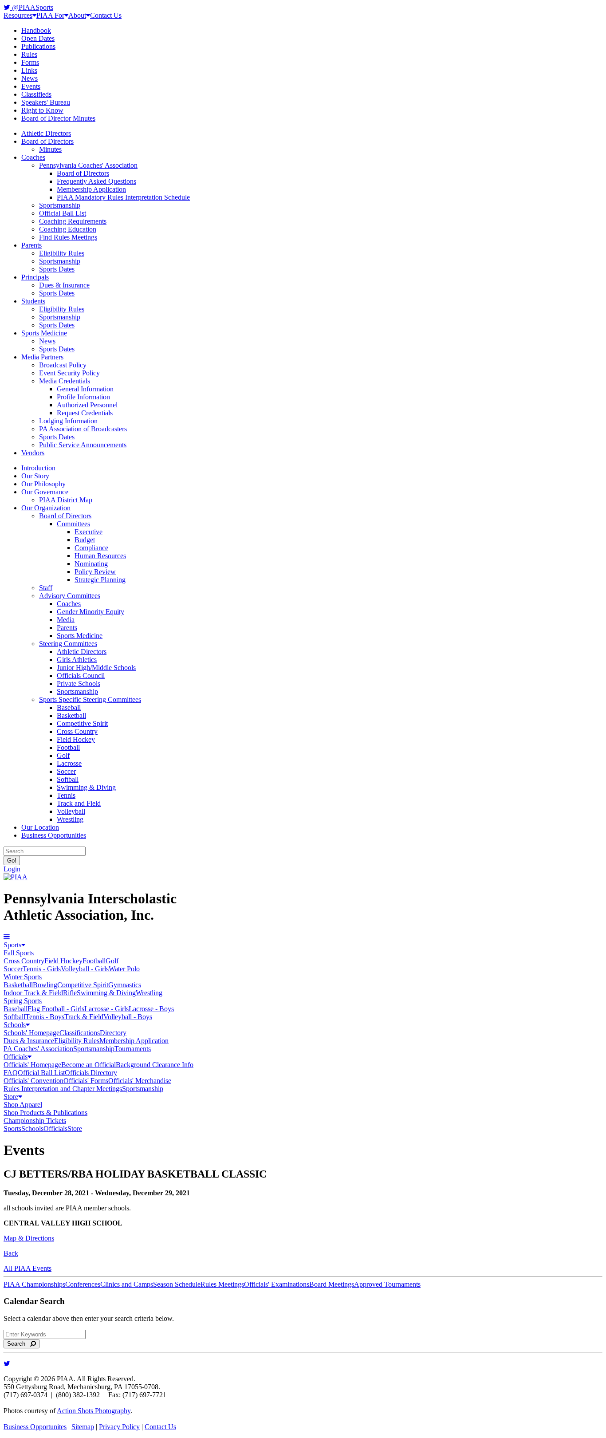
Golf (63, 755)
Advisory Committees (69, 595)
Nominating (91, 563)
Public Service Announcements (82, 445)
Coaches (33, 157)
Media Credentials (64, 381)
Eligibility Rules (61, 253)
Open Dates (38, 38)
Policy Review (95, 571)
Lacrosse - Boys (151, 1009)
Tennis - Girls (42, 969)
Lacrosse (69, 763)
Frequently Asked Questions (96, 181)
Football (68, 747)
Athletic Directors (46, 133)
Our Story (35, 476)
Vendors (32, 453)
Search (19, 1343)
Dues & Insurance (64, 285)
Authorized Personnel (87, 405)
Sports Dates (57, 269)
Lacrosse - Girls (106, 1009)
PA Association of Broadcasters (83, 429)
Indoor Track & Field (33, 993)
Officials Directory (91, 1072)
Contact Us (106, 15)
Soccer (66, 771)
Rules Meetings (222, 1284)
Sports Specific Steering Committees (90, 699)
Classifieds (36, 94)
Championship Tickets (35, 1120)
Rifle (70, 993)
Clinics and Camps (126, 1284)
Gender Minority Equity (90, 611)
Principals (35, 277)
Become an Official (88, 1064)
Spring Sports (23, 1001)
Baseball (69, 707)
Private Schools (78, 683)
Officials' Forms (85, 1080)
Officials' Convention (33, 1080)
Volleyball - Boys (127, 1016)
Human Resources (100, 555)
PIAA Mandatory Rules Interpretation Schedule (123, 197)
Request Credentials (85, 413)
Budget (85, 540)
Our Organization (46, 508)
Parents (31, 245)
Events (30, 86)
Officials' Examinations (276, 1284)
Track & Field (83, 1016)
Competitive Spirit (82, 723)
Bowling (45, 985)
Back (11, 1253)
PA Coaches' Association (38, 1048)
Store (11, 1096)
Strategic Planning (100, 579)
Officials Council (81, 675)
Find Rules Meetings (68, 237)
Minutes (50, 149)
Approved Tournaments (387, 1284)
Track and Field (79, 803)
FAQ (11, 1072)
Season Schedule (177, 1284)
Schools (15, 1024)
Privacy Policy (119, 1426)
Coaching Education (67, 229)
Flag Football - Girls (56, 1009)
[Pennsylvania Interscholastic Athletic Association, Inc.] (16, 877)
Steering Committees (68, 643)
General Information (85, 389)
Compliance (91, 548)
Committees (73, 524)
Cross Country (77, 731)
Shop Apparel (23, 1104)
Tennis (66, 795)
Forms (30, 62)
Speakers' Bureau (45, 102)
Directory (113, 1032)
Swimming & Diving (86, 787)
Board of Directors (47, 141)
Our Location (40, 827)
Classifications (79, 1032)
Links (29, 70)
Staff (45, 587)
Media (66, 619)
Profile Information (83, 397)
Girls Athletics (77, 659)
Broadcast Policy (63, 365)
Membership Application (91, 189)
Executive (88, 532)
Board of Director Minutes (58, 118)
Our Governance (44, 492)
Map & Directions (29, 1238)
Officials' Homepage (32, 1064)
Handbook (36, 30)
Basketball (71, 715)
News (29, 78)
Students (33, 301)
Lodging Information (68, 421)
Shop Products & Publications (45, 1112)
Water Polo (124, 969)
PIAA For (50, 15)
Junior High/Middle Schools (96, 667)
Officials (16, 1056)
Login (12, 869)
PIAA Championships (34, 1284)
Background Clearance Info (154, 1064)
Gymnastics (124, 985)
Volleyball (71, 811)
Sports (12, 945)
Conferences (82, 1284)
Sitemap (82, 1426)
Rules (29, 54)
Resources (18, 15)
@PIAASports (31, 7)
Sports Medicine (44, 333)
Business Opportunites (35, 1426)
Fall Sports (19, 953)
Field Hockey (76, 739)
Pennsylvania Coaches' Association (88, 165)
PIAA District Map (65, 500)
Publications (38, 46)
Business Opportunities (53, 835)
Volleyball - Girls (85, 969)
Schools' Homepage (31, 1032)
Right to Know (42, 110)
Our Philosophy (43, 484)
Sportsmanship (59, 205)
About (77, 15)
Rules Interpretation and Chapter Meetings (63, 1088)
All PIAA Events (27, 1268)
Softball (68, 779)
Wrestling (70, 819)
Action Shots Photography (93, 1410)
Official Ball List (62, 213)
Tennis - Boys (44, 1016)
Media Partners (42, 357)
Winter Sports (23, 977)
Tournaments (132, 1048)
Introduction (38, 468)
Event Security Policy (69, 373)
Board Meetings (331, 1284)
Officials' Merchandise (139, 1080)
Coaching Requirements (72, 221)
